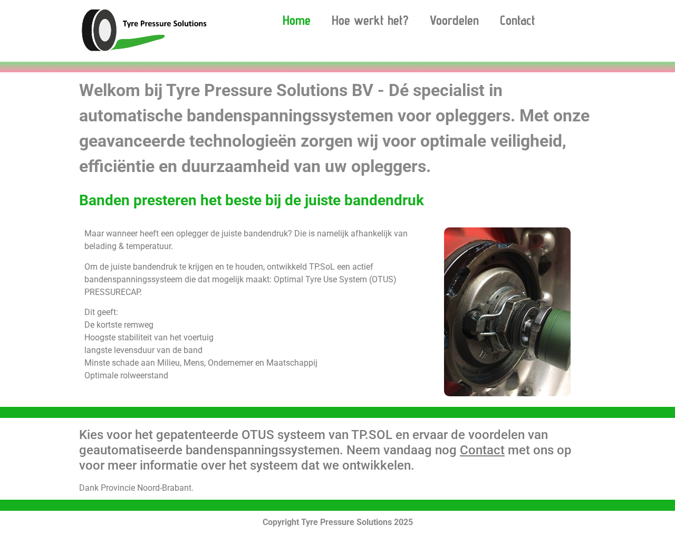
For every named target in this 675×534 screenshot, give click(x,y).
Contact (517, 20)
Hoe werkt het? (370, 20)
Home (297, 20)
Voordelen (454, 20)
